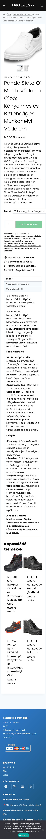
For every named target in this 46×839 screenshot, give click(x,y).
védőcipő (8, 251)
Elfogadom (23, 835)
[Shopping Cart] (42, 5)
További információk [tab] (17, 284)
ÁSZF (5, 726)
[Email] (22, 786)
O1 (12, 248)
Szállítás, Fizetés (11, 722)
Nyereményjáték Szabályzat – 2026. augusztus (20, 735)
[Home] (4, 14)
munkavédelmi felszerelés (15, 246)
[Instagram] (14, 786)
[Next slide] (27, 68)
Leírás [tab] (9, 278)
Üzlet (5, 775)
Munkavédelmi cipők (17, 77)
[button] (20, 68)
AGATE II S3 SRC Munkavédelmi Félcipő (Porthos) (36, 584)
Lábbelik (18, 236)
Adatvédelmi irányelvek (14, 730)
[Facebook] (6, 786)
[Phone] (31, 786)
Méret (7, 211)
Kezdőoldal (8, 767)
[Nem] (43, 829)
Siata (36, 248)
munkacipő (16, 241)
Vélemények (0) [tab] (14, 289)
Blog (5, 771)
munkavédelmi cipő (27, 243)
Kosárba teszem (29, 224)
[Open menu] (4, 5)
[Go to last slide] (18, 68)
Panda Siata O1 (26, 248)
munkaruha (27, 241)
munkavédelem (11, 243)
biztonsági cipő (18, 239)
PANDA (16, 248)
